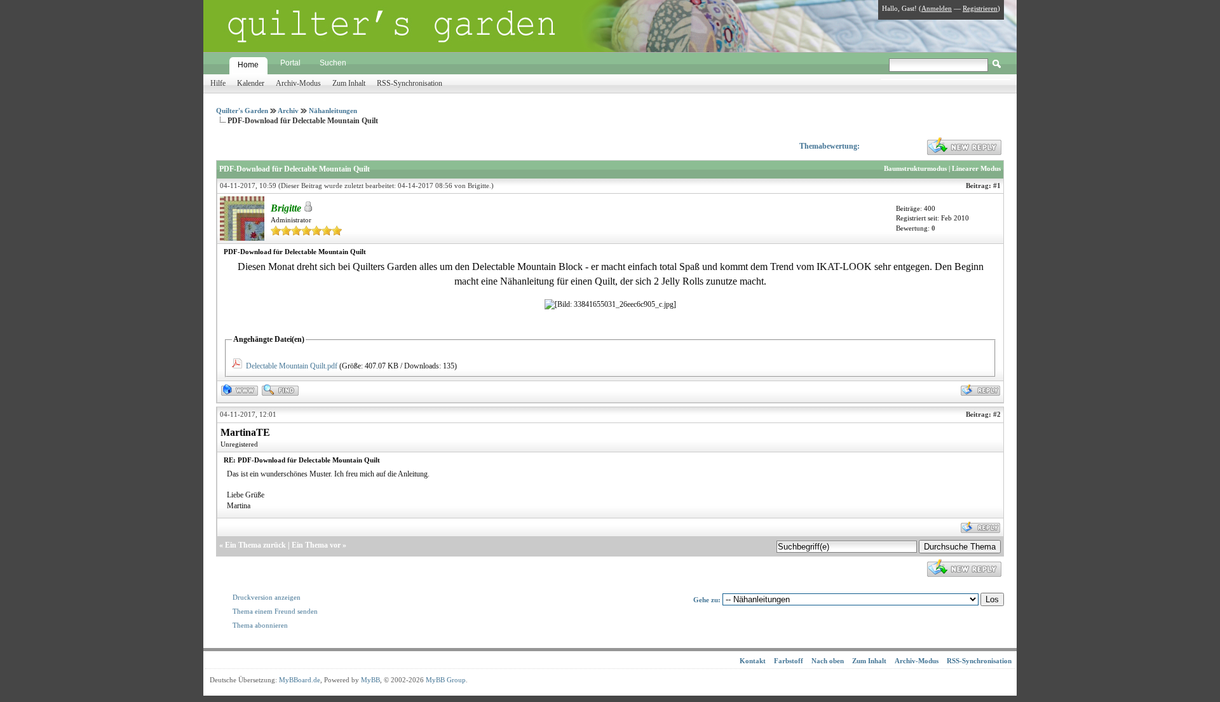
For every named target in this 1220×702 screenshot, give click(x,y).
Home (248, 64)
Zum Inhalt (348, 83)
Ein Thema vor (316, 545)
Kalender (250, 83)
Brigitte (478, 185)
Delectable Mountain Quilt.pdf (291, 365)
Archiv (288, 110)
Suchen (333, 62)
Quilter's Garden (242, 110)
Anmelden (936, 8)
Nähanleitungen (333, 110)
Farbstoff (788, 661)
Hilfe (218, 83)
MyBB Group (446, 680)
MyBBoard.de (299, 680)
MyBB (370, 680)
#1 (997, 185)
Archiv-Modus (298, 83)
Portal (290, 62)
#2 (997, 414)
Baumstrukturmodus (915, 168)
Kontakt (753, 661)
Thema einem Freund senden (275, 611)
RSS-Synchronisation (409, 83)
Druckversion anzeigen (267, 597)
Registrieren (980, 8)
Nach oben (827, 661)
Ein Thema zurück (255, 545)
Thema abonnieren (260, 625)
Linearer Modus (976, 168)
